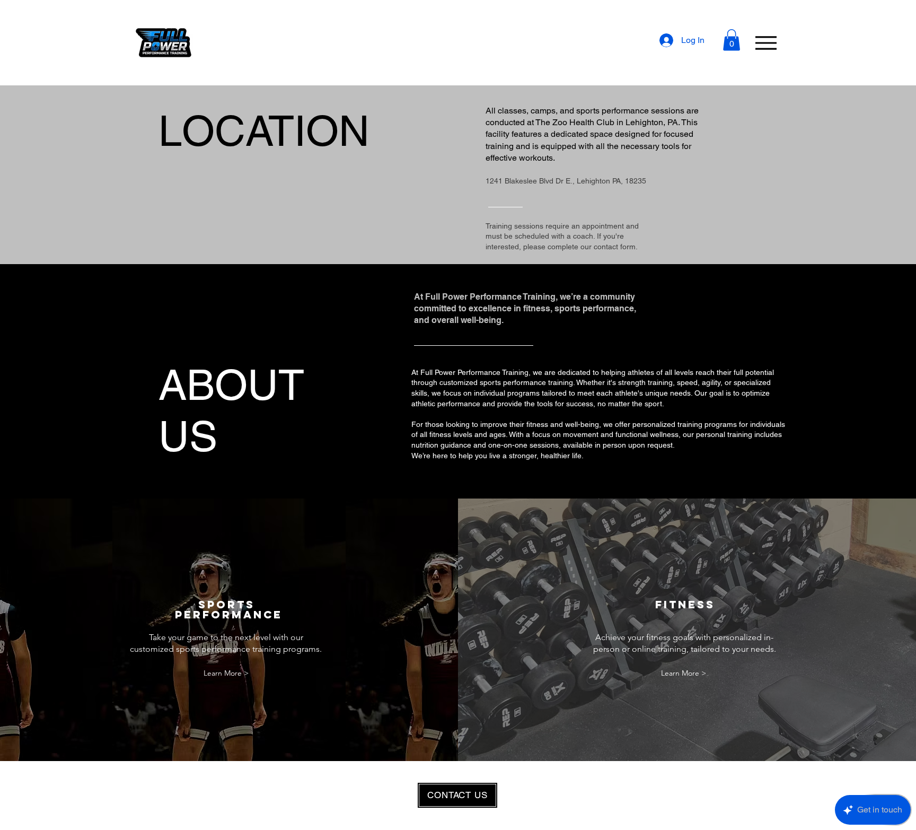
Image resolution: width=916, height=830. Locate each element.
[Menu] (766, 43)
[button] (732, 40)
